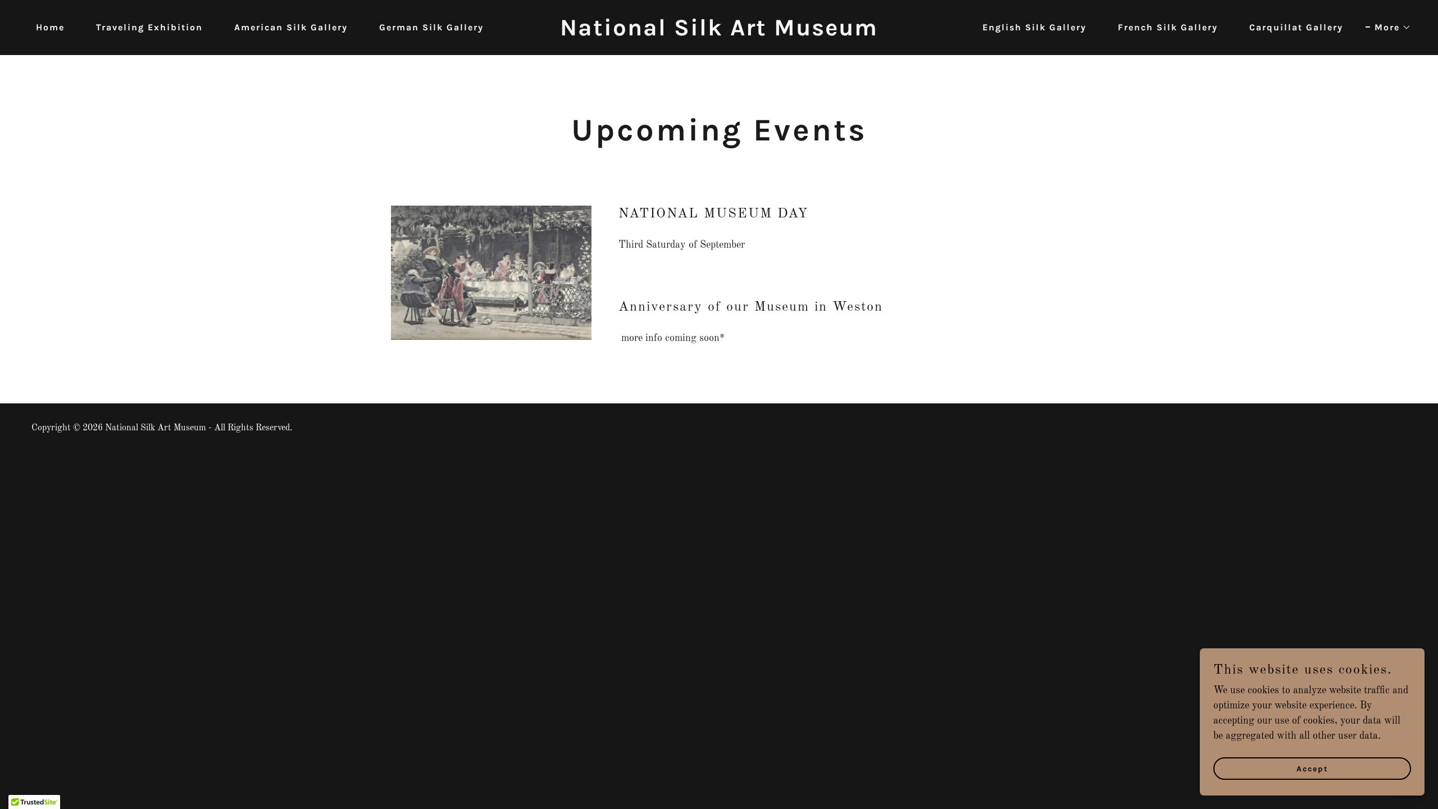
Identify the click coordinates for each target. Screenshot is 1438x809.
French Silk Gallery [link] (1168, 27)
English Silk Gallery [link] (1034, 27)
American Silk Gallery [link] (291, 27)
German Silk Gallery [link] (431, 27)
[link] (718, 33)
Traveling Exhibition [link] (149, 27)
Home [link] (50, 27)
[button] (1388, 27)
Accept (1312, 769)
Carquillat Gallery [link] (1296, 27)
